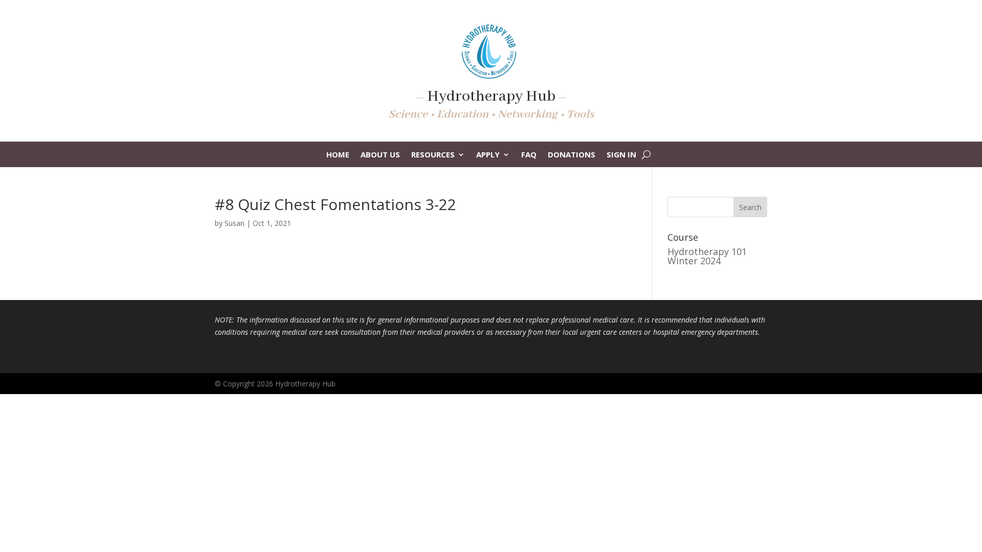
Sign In (621, 155)
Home (337, 155)
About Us (380, 155)
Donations (571, 155)
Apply (488, 155)
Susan (234, 223)
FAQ (529, 155)
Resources (433, 155)
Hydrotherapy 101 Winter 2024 (707, 256)
